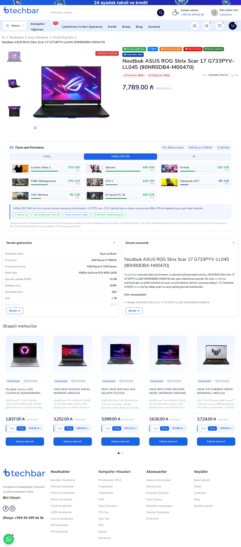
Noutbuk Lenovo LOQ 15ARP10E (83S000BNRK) (23, 391)
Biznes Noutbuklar (61, 499)
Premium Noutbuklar (63, 493)
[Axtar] (160, 12)
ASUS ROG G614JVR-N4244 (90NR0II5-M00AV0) (71, 391)
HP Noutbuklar (59, 525)
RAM (101, 499)
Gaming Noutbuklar (62, 486)
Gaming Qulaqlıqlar (157, 512)
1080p (47, 156)
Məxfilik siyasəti (203, 506)
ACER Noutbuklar (61, 512)
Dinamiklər (152, 518)
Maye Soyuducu (107, 506)
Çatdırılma (200, 493)
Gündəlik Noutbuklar (63, 480)
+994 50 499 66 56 (192, 14)
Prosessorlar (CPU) (109, 480)
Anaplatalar (105, 486)
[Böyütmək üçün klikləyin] (35, 128)
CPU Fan (103, 512)
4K (194, 156)
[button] (25, 441)
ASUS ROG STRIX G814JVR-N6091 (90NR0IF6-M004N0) (167, 391)
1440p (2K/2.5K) (120, 156)
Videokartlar (105, 493)
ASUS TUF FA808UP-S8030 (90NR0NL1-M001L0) (215, 391)
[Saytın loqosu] (21, 10)
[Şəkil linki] (25, 473)
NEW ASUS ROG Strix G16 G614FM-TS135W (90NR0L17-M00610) (118, 393)
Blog (197, 499)
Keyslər (102, 531)
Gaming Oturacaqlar (158, 480)
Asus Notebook (38, 37)
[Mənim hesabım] (195, 26)
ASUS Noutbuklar (61, 506)
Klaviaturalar (154, 486)
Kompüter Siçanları (157, 493)
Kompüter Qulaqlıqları (159, 506)
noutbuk (219, 279)
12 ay (21, 428)
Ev (3, 37)
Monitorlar (104, 538)
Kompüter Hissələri (114, 471)
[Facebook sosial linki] (5, 508)
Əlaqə (197, 486)
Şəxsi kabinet (202, 480)
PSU (101, 525)
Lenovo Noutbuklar (62, 518)
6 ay (12, 428)
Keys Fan (103, 518)
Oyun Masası (154, 499)
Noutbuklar (16, 37)
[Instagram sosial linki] (12, 508)
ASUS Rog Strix (63, 37)
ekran (136, 287)
